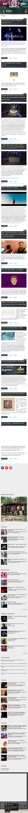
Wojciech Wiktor (15, 67)
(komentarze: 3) (20, 149)
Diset (14, 390)
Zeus (4, 265)
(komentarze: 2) (20, 271)
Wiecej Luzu (17, 324)
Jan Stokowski (15, 24)
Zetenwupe (22, 265)
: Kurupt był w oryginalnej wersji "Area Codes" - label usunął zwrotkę (13, 667)
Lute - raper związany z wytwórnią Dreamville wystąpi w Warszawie (17, 639)
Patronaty (19, 270)
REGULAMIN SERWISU (4, 808)
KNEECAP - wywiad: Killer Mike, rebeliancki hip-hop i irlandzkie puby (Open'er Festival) (17, 726)
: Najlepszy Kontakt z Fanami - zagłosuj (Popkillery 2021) (14, 663)
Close (17, 804)
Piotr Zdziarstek (15, 425)
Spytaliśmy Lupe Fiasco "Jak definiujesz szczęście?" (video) (16, 741)
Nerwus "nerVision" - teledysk (10, 187)
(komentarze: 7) (20, 101)
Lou (13, 324)
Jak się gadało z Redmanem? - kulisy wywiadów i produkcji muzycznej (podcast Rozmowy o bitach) (17, 756)
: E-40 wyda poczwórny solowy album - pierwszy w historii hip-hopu (13, 670)
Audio (6, 66)
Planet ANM (3, 420)
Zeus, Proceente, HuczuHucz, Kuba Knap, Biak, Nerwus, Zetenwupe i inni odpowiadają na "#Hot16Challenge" (14, 234)
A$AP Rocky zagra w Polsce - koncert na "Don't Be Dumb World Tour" (16, 631)
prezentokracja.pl (5, 768)
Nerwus (6, 91)
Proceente (6, 265)
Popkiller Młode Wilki (15, 100)
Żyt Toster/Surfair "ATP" (13, 572)
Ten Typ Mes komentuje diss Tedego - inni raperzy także (17, 530)
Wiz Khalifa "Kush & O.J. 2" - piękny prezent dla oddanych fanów (17, 698)
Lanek (21, 183)
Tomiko (12, 390)
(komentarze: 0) (20, 67)
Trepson (23, 183)
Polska (6, 23)
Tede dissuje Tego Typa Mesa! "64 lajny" (16, 551)
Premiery (15, 66)
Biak (17, 265)
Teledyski (15, 23)
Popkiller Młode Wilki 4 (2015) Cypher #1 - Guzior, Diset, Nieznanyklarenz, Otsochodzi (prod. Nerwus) (13, 97)
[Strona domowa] (7, 11)
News (13, 23)
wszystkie (25, 609)
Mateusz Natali (15, 101)
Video (18, 23)
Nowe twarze (16, 270)
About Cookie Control (6, 805)
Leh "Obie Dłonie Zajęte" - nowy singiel (12, 269)
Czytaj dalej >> (4, 138)
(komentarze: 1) (20, 24)
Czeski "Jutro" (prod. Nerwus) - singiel (12, 327)
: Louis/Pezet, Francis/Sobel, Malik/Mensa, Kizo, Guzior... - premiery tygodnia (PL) (13, 660)
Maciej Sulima (15, 306)
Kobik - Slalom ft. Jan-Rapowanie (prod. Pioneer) (16, 588)
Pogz (12, 324)
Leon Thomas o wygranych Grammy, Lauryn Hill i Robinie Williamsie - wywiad (17, 748)
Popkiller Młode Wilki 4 (13, 183)
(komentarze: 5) (20, 238)
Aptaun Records (5, 390)
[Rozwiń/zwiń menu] (26, 11)
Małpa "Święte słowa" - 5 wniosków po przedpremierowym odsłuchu (16, 690)
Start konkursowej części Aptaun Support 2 (13, 393)
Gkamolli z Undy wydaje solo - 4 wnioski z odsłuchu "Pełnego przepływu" (17, 705)
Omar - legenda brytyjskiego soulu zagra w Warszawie (17, 646)
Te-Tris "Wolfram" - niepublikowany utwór (13, 423)
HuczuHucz (10, 265)
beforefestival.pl (5, 769)
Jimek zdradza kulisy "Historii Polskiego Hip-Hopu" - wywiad (17, 595)
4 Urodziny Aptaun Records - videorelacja (13, 361)
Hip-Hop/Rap (10, 23)
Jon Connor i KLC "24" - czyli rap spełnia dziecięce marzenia (16, 683)
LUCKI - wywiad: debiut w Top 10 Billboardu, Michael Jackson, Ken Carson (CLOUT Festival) (17, 734)
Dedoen (4, 324)
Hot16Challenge (3, 266)
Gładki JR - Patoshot (12, 602)
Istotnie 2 (20, 324)
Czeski (4, 357)
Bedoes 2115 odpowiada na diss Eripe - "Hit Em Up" (17, 560)
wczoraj (7, 166)
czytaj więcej (7, 811)
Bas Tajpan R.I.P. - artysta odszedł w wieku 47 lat (17, 545)
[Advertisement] (11, 482)
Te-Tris (4, 91)
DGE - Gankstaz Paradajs (13, 579)
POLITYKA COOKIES (22, 808)
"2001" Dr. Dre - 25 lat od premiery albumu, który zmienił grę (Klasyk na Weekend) (17, 713)
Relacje (11, 362)
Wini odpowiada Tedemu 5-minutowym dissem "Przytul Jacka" (16, 537)
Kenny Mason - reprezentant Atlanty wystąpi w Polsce (17, 617)
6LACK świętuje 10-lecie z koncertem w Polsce (16, 624)
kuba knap (14, 265)
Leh (3, 299)
